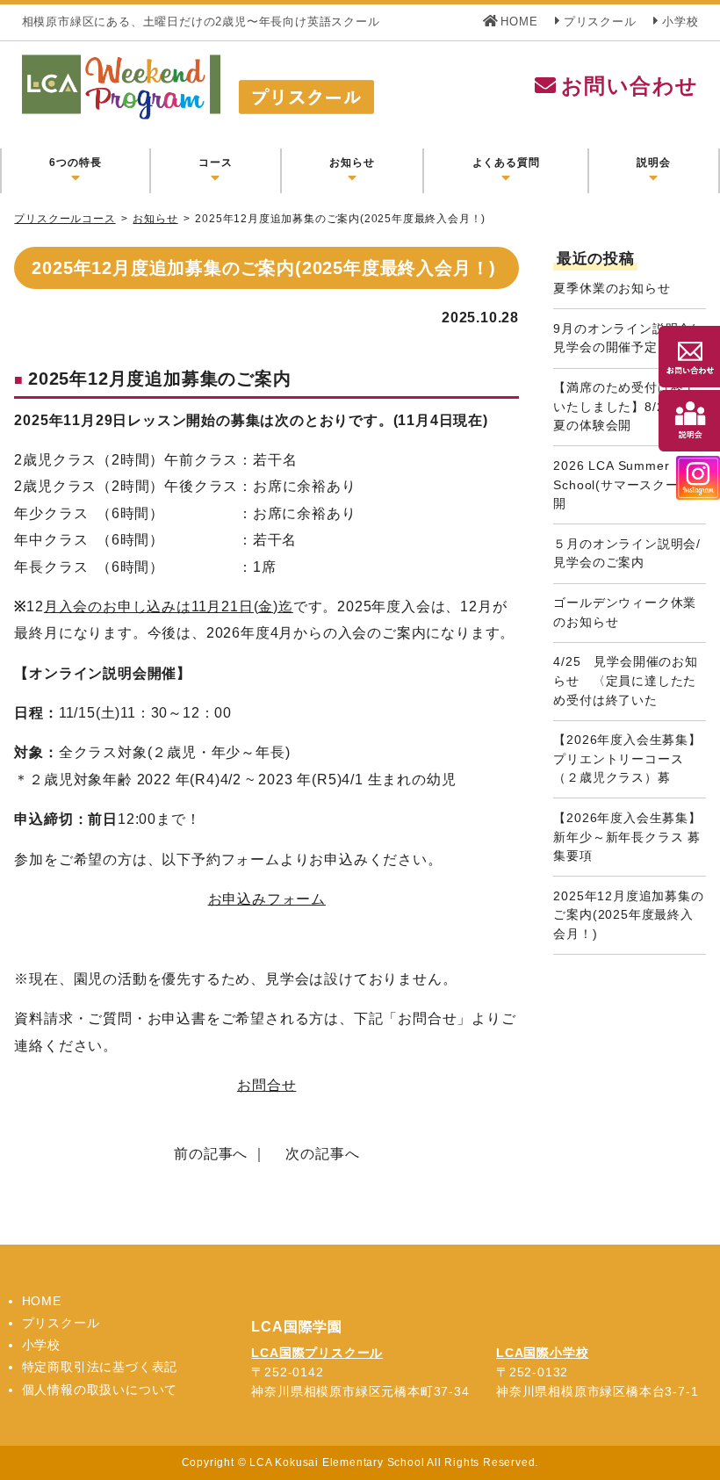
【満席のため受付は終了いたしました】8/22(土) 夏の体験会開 (624, 406)
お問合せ (266, 1085)
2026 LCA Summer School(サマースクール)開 (624, 484)
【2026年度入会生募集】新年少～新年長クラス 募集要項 (627, 837)
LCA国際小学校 (542, 1353)
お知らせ (155, 219)
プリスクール (600, 21)
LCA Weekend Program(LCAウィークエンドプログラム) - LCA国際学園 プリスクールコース (292, 86)
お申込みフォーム (267, 899)
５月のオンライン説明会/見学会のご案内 (627, 553)
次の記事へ (322, 1153)
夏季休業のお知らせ (611, 288)
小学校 (680, 21)
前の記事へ (211, 1153)
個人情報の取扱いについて (100, 1390)
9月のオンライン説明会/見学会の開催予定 (624, 338)
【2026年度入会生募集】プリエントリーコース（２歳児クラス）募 (627, 758)
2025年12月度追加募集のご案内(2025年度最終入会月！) (628, 915)
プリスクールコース (64, 219)
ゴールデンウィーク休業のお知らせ (624, 612)
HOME (518, 21)
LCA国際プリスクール (317, 1353)
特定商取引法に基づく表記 (100, 1367)
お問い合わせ (629, 85)
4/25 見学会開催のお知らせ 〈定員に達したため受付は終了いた (625, 680)
